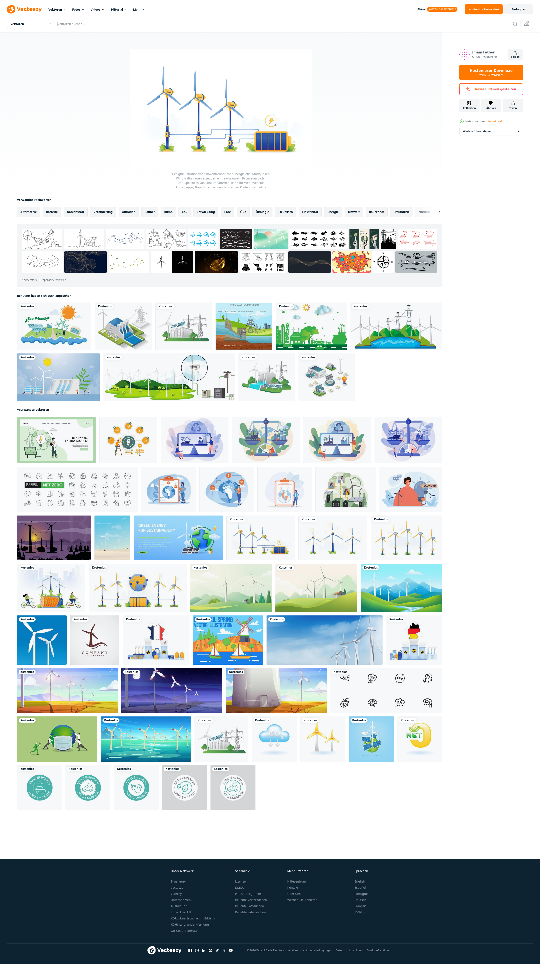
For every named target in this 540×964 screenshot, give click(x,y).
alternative (28, 212)
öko (243, 212)
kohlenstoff (75, 212)
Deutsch (360, 900)
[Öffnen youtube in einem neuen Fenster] (231, 950)
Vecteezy (177, 888)
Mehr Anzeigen (416, 262)
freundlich (401, 212)
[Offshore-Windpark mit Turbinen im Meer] (146, 739)
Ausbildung (179, 906)
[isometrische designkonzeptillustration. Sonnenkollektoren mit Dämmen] (123, 326)
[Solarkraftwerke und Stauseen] (326, 377)
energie (333, 212)
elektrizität (310, 212)
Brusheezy (178, 881)
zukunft (424, 212)
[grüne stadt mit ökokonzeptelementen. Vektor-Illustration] (311, 326)
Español (360, 888)
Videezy (176, 894)
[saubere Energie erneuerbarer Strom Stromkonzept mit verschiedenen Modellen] (58, 377)
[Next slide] (435, 212)
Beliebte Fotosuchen (249, 906)
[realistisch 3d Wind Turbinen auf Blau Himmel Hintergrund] (324, 640)
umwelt (354, 212)
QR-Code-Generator (185, 931)
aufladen (128, 212)
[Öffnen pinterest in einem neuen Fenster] (210, 950)
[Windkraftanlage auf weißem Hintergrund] (42, 640)
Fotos (76, 9)
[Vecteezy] (24, 9)
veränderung (103, 212)
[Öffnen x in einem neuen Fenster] (224, 950)
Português (362, 894)
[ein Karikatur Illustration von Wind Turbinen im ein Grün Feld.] (231, 588)
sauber (150, 212)
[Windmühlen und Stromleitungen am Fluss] (396, 326)
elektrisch (285, 212)
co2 (184, 212)
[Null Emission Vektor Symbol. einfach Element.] (184, 787)
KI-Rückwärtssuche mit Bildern (193, 918)
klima (168, 212)
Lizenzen (241, 881)
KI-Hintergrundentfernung (190, 924)
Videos (95, 9)
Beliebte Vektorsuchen (251, 900)
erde (227, 212)
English (360, 881)
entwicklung (206, 212)
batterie (52, 212)
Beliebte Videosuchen (250, 912)
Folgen (515, 57)
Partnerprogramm (248, 894)
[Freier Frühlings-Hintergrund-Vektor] (228, 640)
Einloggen (519, 9)
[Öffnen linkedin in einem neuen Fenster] (203, 950)
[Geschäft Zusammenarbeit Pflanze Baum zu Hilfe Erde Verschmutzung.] (57, 739)
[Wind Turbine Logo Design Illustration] (94, 640)
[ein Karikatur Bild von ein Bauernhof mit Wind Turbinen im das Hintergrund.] (316, 588)
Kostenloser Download (491, 72)
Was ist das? (495, 121)
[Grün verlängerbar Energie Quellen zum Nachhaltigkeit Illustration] (178, 538)
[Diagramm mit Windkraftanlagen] (169, 377)
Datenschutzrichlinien (349, 950)
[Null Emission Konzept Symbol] (136, 787)
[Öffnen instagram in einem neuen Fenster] (197, 950)
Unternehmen (181, 900)
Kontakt (292, 888)
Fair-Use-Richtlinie (378, 950)
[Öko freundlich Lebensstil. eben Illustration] (56, 440)
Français (360, 906)
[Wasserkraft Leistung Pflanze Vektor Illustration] (243, 326)
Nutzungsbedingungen (317, 950)
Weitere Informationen (477, 131)
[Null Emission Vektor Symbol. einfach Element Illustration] (39, 787)
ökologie (262, 212)
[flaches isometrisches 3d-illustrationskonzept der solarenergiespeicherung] (183, 326)
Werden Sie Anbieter (302, 900)
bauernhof (376, 212)
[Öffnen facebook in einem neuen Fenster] (190, 950)
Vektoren (55, 9)
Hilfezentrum (296, 881)
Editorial (117, 9)
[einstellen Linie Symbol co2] (386, 690)
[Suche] (515, 23)
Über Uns (294, 894)
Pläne (421, 9)
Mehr (137, 9)
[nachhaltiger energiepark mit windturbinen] (67, 690)
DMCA (239, 888)
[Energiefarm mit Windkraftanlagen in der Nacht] (171, 690)
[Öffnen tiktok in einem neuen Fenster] (217, 950)
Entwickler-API (181, 912)
